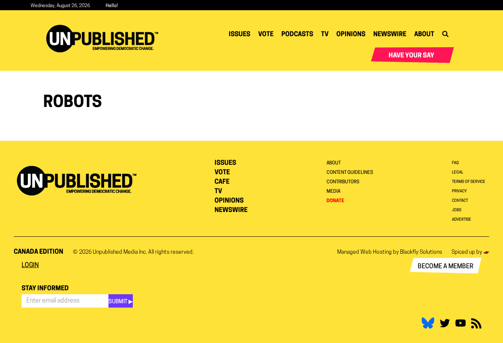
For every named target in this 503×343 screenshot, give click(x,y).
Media (333, 191)
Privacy (459, 191)
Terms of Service (468, 182)
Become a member (446, 267)
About (424, 34)
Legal (457, 172)
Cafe (222, 182)
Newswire (389, 34)
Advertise (461, 220)
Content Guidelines (350, 172)
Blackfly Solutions (421, 252)
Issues (239, 34)
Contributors (343, 182)
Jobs (456, 210)
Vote (266, 34)
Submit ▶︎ (120, 302)
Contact (460, 201)
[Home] (105, 38)
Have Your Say (411, 56)
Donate (335, 201)
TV (325, 34)
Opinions (350, 34)
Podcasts (297, 34)
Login (30, 265)
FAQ (455, 163)
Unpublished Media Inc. (120, 252)
